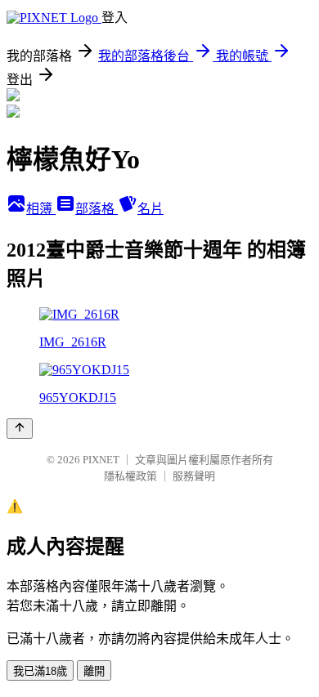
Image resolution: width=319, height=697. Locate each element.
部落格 (96, 209)
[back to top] (20, 428)
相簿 (41, 209)
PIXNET (101, 459)
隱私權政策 (130, 476)
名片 (150, 209)
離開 (94, 671)
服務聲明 (194, 476)
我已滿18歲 (40, 671)
